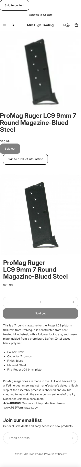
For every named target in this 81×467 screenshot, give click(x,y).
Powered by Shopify (55, 453)
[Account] (67, 25)
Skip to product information (25, 159)
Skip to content (14, 5)
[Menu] (4, 25)
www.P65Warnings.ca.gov (21, 407)
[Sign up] (72, 438)
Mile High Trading (33, 453)
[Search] (13, 25)
